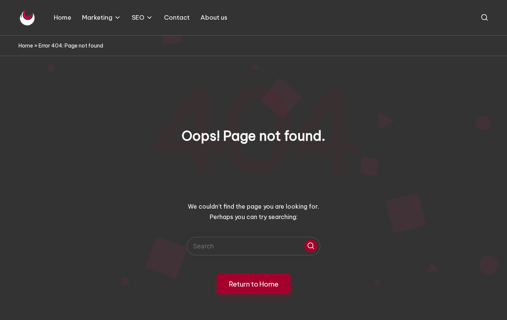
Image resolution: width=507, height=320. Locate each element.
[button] (310, 245)
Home (26, 45)
